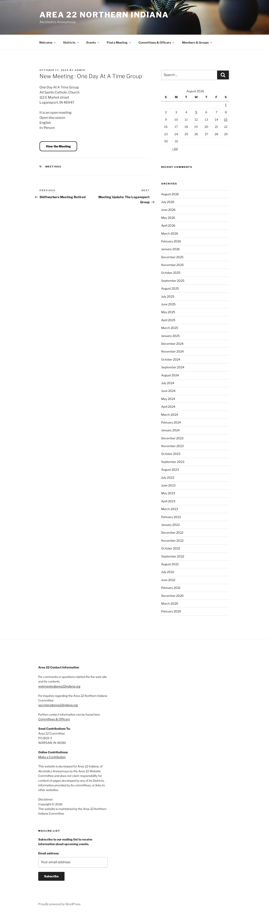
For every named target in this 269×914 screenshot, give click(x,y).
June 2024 (168, 391)
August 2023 (170, 469)
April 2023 (168, 501)
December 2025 (172, 257)
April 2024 (168, 406)
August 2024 (170, 375)
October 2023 (170, 454)
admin (80, 70)
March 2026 (169, 233)
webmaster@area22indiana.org (59, 686)
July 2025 (167, 296)
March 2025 (169, 328)
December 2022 (172, 532)
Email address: (48, 853)
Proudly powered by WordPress (59, 904)
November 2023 (172, 446)
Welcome (45, 42)
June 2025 (168, 304)
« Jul (175, 148)
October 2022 (170, 548)
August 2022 (170, 564)
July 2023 (167, 477)
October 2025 (170, 272)
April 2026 (168, 225)
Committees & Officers (154, 42)
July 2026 (167, 202)
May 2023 (168, 493)
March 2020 (169, 603)
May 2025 (168, 312)
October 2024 (170, 359)
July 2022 (167, 572)
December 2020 (172, 595)
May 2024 (168, 399)
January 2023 (170, 524)
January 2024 (170, 430)
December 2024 (172, 343)
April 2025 (168, 320)
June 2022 (168, 580)
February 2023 (171, 517)
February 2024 (171, 422)
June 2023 (168, 485)
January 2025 (170, 336)
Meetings (53, 166)
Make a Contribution (52, 757)
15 (225, 119)
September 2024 (172, 367)
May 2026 (168, 217)
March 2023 (169, 509)
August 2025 (170, 288)
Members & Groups (195, 42)
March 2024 (169, 414)
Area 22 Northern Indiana (104, 14)
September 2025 (172, 280)
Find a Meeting (117, 42)
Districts (69, 42)
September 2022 (172, 556)
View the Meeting (58, 146)
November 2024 (172, 351)
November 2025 (172, 265)
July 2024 (167, 383)
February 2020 (171, 611)
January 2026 (170, 249)
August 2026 (170, 194)
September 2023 (172, 462)
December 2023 (172, 438)
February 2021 (171, 587)
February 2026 (171, 241)
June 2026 (168, 209)
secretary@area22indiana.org (58, 705)
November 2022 (172, 540)
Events (91, 42)
